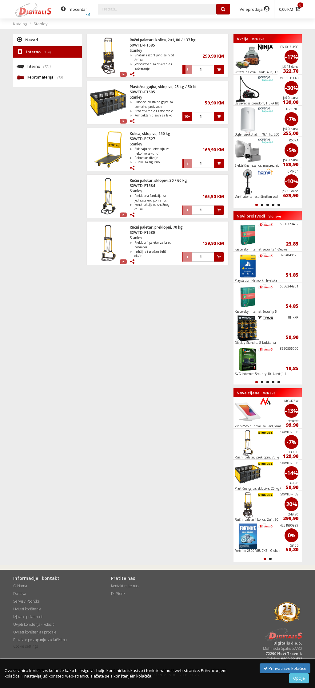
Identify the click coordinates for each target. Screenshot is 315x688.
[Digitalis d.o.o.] (33, 9)
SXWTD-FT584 (142, 185)
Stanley (41, 23)
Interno (38, 52)
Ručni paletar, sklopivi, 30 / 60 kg (158, 180)
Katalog (20, 23)
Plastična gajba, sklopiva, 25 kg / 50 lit (163, 86)
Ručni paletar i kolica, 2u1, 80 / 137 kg (163, 40)
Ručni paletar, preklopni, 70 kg (156, 227)
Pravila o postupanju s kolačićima (40, 639)
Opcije (299, 678)
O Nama (20, 585)
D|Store (118, 593)
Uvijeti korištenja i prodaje (35, 632)
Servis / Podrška (26, 601)
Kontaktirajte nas (124, 585)
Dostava (19, 593)
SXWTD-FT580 (142, 232)
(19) (60, 77)
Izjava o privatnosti (28, 616)
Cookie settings (25, 646)
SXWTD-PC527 (142, 138)
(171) (47, 66)
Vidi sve (258, 39)
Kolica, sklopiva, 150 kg (150, 133)
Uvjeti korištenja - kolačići (34, 624)
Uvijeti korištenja (27, 609)
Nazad (31, 40)
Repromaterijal (45, 77)
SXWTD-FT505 (142, 92)
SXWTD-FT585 (142, 45)
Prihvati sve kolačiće (287, 668)
